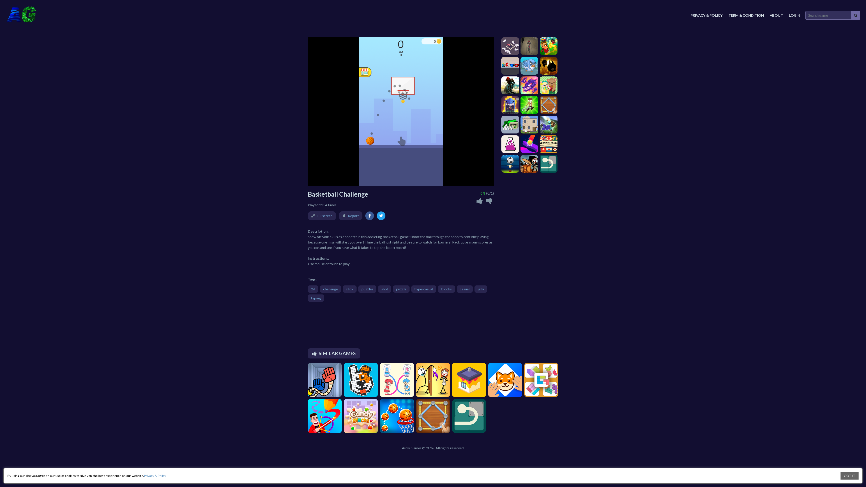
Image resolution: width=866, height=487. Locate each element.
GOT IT (849, 476)
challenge (330, 289)
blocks (446, 289)
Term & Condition (746, 15)
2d (313, 289)
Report (353, 216)
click (349, 289)
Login (794, 15)
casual (465, 289)
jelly (481, 289)
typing (316, 298)
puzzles (367, 289)
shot (384, 289)
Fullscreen (324, 216)
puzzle (401, 289)
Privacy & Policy (155, 476)
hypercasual (424, 289)
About (776, 15)
